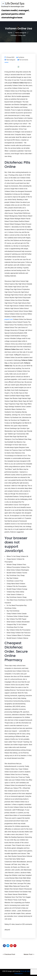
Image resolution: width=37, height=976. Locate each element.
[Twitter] (7, 945)
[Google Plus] (11, 945)
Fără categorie (20, 33)
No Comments (23, 60)
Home (10, 33)
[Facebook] (4, 945)
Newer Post (28, 954)
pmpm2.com (9, 319)
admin (22, 57)
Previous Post (9, 954)
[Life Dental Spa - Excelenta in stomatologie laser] (12, 4)
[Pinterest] (14, 945)
